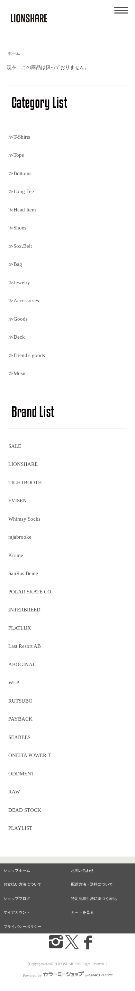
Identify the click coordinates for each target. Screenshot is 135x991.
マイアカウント (16, 912)
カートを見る (82, 912)
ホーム (14, 53)
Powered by (32, 975)
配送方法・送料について (92, 884)
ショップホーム (16, 870)
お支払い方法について (22, 884)
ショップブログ (16, 898)
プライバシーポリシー (22, 926)
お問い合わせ (82, 870)
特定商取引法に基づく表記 (94, 898)
